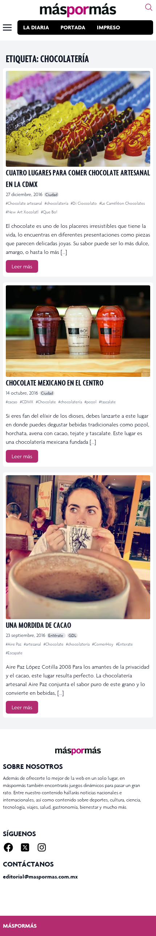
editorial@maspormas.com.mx (40, 876)
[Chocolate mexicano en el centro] (78, 331)
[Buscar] (148, 7)
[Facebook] (8, 847)
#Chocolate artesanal (24, 203)
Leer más (22, 266)
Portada (73, 27)
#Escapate (14, 652)
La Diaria (36, 27)
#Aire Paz (14, 644)
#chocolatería (57, 203)
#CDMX (27, 401)
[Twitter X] (25, 847)
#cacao (12, 401)
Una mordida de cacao (38, 625)
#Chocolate (46, 401)
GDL (72, 635)
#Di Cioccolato (84, 203)
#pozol (91, 401)
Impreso (108, 27)
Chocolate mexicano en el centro (54, 382)
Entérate (56, 635)
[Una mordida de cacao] (78, 547)
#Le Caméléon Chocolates (122, 203)
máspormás (20, 925)
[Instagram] (41, 847)
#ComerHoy (103, 644)
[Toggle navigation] (7, 27)
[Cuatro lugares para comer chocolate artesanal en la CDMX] (78, 119)
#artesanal (33, 644)
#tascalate (107, 401)
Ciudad (51, 194)
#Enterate (124, 644)
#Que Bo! (49, 211)
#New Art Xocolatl (23, 211)
